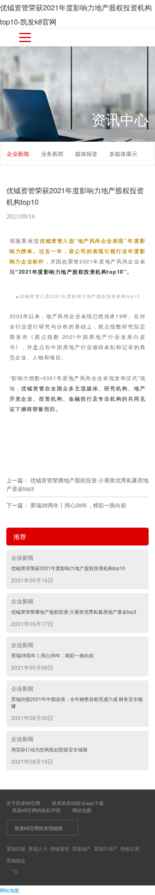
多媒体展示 (123, 153)
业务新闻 (52, 153)
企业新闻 (18, 153)
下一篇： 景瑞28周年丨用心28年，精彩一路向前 (66, 505)
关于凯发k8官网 (23, 802)
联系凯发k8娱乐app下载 (78, 802)
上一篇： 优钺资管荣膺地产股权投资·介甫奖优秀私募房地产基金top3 (77, 484)
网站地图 (81, 810)
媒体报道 (86, 153)
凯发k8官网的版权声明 (36, 810)
